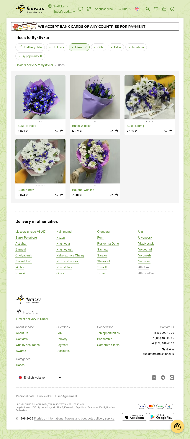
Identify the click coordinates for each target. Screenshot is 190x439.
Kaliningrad (64, 231)
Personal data (25, 396)
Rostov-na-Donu (108, 243)
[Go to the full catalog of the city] (30, 9)
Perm (100, 237)
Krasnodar (63, 243)
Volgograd (145, 249)
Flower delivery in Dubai (32, 319)
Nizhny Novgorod (67, 261)
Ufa (140, 231)
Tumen (101, 273)
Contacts (22, 339)
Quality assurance (28, 345)
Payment (62, 345)
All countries (146, 273)
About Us (22, 333)
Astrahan (21, 243)
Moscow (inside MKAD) (30, 231)
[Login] (172, 9)
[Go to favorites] (156, 9)
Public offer (44, 396)
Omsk (60, 273)
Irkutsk (19, 267)
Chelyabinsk (23, 255)
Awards (21, 351)
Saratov (102, 255)
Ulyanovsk (145, 237)
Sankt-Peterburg (26, 237)
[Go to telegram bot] (163, 377)
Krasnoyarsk (64, 249)
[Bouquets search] (148, 9)
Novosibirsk (64, 267)
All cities (143, 267)
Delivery (61, 339)
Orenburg (103, 231)
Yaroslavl (144, 261)
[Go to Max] (172, 377)
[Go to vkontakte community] (154, 377)
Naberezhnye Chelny (70, 255)
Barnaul (20, 249)
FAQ (59, 333)
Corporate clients (108, 345)
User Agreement (66, 396)
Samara (102, 249)
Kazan (60, 237)
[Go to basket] (164, 9)
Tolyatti (102, 267)
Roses (20, 365)
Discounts (63, 351)
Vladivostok (146, 243)
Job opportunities (108, 333)
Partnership (104, 339)
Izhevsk (20, 273)
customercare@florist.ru (158, 354)
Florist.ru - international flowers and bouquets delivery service (74, 418)
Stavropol (103, 261)
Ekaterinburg (23, 261)
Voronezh (144, 255)
